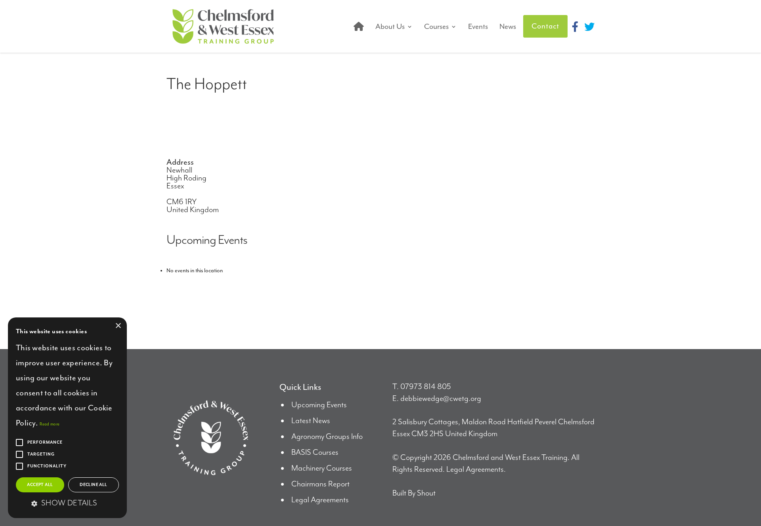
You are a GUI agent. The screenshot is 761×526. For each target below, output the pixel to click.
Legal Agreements (320, 500)
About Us (390, 26)
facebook (575, 26)
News (507, 26)
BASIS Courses (314, 452)
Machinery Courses (321, 468)
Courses (436, 26)
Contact (545, 26)
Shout (426, 493)
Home (359, 26)
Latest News (310, 420)
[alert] (67, 417)
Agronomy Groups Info (327, 436)
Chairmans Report (320, 484)
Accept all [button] (40, 484)
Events (478, 26)
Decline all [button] (93, 484)
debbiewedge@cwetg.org (440, 398)
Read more (49, 424)
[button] (67, 504)
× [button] (118, 326)
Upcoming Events (319, 405)
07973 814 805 (425, 386)
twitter (589, 26)
